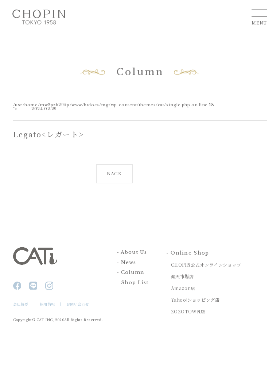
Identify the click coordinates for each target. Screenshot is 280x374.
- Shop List (132, 282)
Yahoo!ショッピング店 (195, 300)
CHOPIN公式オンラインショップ (206, 265)
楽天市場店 (182, 276)
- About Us (132, 252)
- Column (130, 272)
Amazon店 (183, 288)
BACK (114, 173)
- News (126, 262)
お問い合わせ (77, 304)
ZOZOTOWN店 (188, 311)
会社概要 (20, 304)
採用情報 (47, 304)
